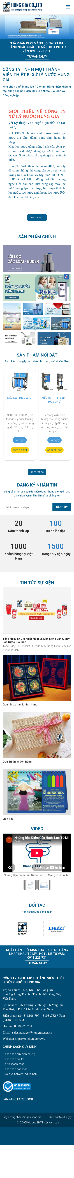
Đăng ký (62, 507)
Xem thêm (37, 217)
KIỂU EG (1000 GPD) (20, 397)
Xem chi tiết (20, 450)
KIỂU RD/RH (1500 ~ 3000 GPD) (54, 399)
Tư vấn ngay (37, 56)
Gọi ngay (20, 440)
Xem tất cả (37, 472)
